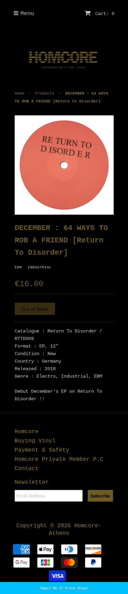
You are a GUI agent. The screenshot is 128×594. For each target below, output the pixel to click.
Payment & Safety (42, 450)
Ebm (18, 267)
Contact (27, 469)
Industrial (40, 267)
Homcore (27, 432)
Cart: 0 (103, 13)
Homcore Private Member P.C (59, 459)
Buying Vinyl (35, 441)
